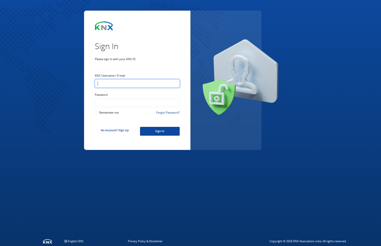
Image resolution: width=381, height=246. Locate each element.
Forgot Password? (168, 113)
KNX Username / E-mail (110, 76)
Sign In (159, 131)
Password (101, 95)
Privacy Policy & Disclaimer (145, 241)
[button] (73, 241)
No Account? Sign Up (115, 130)
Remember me (109, 113)
